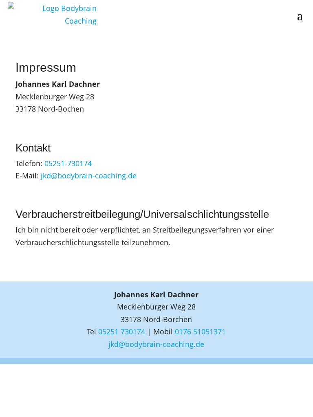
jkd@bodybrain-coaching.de (89, 175)
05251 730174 (121, 331)
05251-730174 (68, 163)
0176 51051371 (200, 331)
